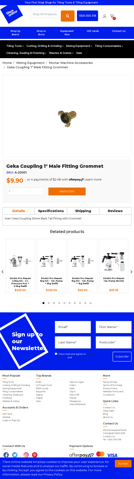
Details (18, 211)
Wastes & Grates (60, 53)
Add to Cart (67, 191)
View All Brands (77, 404)
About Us (108, 417)
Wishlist (6, 417)
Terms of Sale (110, 382)
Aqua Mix (41, 391)
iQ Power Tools (44, 385)
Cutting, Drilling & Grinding (44, 46)
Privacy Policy (80, 357)
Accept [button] (123, 463)
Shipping (83, 211)
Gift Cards (93, 31)
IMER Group (42, 388)
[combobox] (45, 14)
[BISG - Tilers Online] (11, 12)
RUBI (38, 382)
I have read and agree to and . (75, 356)
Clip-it (72, 391)
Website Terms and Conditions (113, 393)
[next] (131, 272)
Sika (38, 401)
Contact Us (119, 31)
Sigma (39, 394)
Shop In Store (41, 33)
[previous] (2, 272)
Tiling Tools (14, 46)
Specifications (51, 211)
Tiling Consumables (108, 46)
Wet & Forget (76, 382)
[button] (104, 16)
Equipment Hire (67, 33)
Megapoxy (75, 401)
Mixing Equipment (78, 46)
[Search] (68, 16)
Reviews (115, 211)
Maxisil (72, 397)
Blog (105, 414)
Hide (72, 388)
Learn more (92, 179)
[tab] (19, 211)
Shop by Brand (15, 33)
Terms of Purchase (112, 385)
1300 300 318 (87, 15)
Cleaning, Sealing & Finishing (25, 53)
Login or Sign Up (11, 420)
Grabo (72, 385)
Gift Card (7, 414)
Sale (79, 53)
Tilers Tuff (74, 394)
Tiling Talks (108, 410)
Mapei (39, 397)
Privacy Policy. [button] (53, 474)
